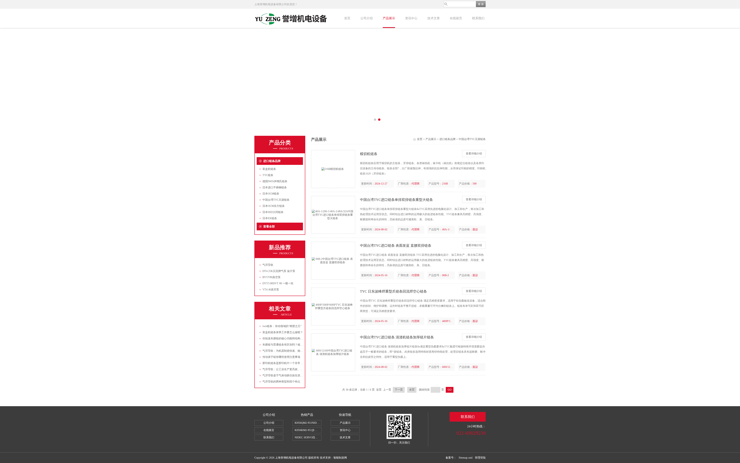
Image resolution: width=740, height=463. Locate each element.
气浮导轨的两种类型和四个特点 (281, 381)
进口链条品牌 (272, 161)
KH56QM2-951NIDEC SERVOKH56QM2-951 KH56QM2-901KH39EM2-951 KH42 (308, 422)
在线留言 (456, 18)
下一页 (399, 389)
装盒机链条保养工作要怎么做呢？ (282, 332)
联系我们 (478, 18)
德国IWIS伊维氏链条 (274, 181)
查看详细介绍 (474, 153)
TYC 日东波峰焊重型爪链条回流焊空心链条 (393, 291)
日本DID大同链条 (272, 212)
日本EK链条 (269, 218)
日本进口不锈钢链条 (274, 187)
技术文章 (433, 18)
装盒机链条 (269, 169)
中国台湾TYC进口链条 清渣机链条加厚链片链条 (397, 337)
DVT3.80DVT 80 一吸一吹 (277, 283)
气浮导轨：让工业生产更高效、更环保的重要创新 (292, 369)
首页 (347, 18)
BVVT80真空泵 (271, 277)
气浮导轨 (267, 264)
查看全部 (269, 226)
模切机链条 (368, 154)
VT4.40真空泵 (270, 289)
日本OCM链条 (270, 193)
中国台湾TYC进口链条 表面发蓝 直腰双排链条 (395, 245)
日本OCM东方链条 (273, 206)
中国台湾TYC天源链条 (275, 199)
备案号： (451, 457)
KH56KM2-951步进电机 (308, 430)
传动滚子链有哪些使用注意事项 (281, 357)
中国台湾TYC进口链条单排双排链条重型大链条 (396, 200)
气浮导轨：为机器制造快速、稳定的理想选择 (289, 350)
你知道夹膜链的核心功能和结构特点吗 (285, 338)
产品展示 (389, 18)
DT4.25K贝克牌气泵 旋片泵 (278, 271)
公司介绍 (366, 18)
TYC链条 (267, 175)
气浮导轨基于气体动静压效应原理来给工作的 (289, 375)
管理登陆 (480, 457)
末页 (412, 389)
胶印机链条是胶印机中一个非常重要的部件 (288, 363)
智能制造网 (340, 457)
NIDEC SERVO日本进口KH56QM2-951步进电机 (308, 437)
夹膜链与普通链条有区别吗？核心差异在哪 (288, 344)
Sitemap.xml (466, 457)
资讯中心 (411, 18)
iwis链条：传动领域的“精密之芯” (282, 326)
